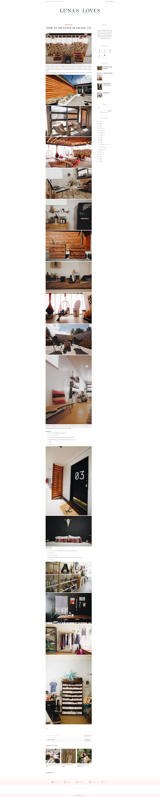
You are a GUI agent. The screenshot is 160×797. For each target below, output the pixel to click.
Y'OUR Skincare (106, 92)
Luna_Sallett (64, 30)
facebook (99, 57)
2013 (99, 159)
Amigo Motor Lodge (88, 65)
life (56, 735)
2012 (99, 161)
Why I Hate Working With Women (67, 765)
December (101, 128)
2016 (99, 156)
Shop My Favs (61, 1)
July (100, 137)
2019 (99, 123)
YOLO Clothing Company (53, 555)
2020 (99, 121)
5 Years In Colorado (102, 149)
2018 (99, 125)
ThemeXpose (83, 795)
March (100, 151)
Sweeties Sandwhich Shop (53, 435)
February (101, 152)
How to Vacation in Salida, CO (104, 144)
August (100, 135)
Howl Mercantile (51, 550)
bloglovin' (105, 57)
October (100, 132)
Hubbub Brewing (51, 444)
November (101, 130)
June (100, 139)
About (51, 1)
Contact (56, 1)
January (100, 154)
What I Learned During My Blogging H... (83, 765)
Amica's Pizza (51, 433)
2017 (99, 126)
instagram (99, 52)
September (101, 133)
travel (59, 735)
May (100, 141)
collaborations (68, 24)
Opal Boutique (51, 553)
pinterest (104, 52)
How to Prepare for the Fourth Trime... (53, 765)
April (100, 142)
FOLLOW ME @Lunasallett (80, 788)
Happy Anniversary (102, 146)
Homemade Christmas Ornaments (107, 67)
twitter (110, 52)
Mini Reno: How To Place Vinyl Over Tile (107, 84)
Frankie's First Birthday (107, 73)
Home (47, 1)
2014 (99, 158)
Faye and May (51, 559)
